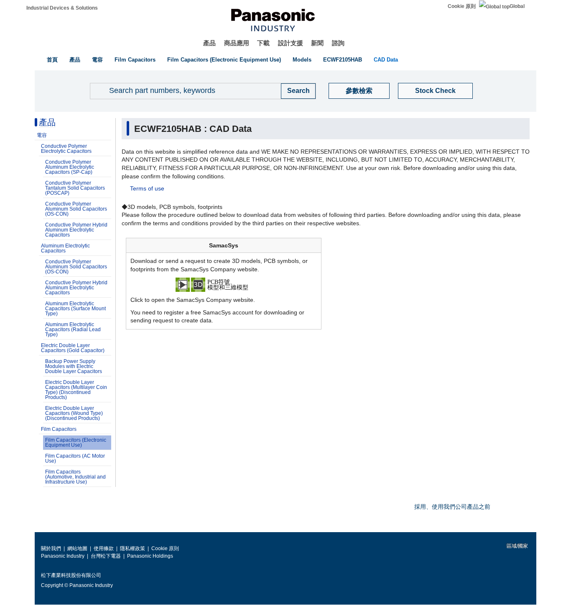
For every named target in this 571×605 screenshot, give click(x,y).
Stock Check (435, 90)
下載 (263, 42)
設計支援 (290, 42)
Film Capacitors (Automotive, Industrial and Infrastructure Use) (75, 477)
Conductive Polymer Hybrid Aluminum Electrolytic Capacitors (76, 230)
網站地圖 (77, 548)
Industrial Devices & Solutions (62, 8)
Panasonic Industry (62, 556)
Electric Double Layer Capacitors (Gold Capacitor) (73, 347)
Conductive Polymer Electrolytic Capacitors (66, 148)
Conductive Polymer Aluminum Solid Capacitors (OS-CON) (76, 209)
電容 (97, 60)
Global (517, 6)
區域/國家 (516, 546)
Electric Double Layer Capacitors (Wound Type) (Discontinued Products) (74, 413)
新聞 (317, 42)
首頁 (52, 60)
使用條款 (104, 548)
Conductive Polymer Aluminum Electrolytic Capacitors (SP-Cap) (69, 167)
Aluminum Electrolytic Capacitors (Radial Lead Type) (73, 329)
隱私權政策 (132, 548)
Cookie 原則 (462, 6)
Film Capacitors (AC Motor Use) (75, 458)
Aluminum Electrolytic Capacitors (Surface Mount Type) (75, 309)
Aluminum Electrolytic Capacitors (65, 248)
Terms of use (147, 188)
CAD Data (386, 60)
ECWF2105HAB (342, 60)
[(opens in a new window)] (224, 284)
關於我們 (51, 548)
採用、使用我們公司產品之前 (452, 506)
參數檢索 (359, 90)
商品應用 (236, 42)
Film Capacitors (135, 60)
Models (302, 60)
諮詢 (338, 42)
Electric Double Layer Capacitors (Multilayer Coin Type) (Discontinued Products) (76, 389)
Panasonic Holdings (150, 556)
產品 (209, 42)
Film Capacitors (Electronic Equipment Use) (224, 60)
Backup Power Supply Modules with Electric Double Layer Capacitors (73, 366)
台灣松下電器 (106, 556)
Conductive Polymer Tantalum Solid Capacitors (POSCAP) (75, 188)
